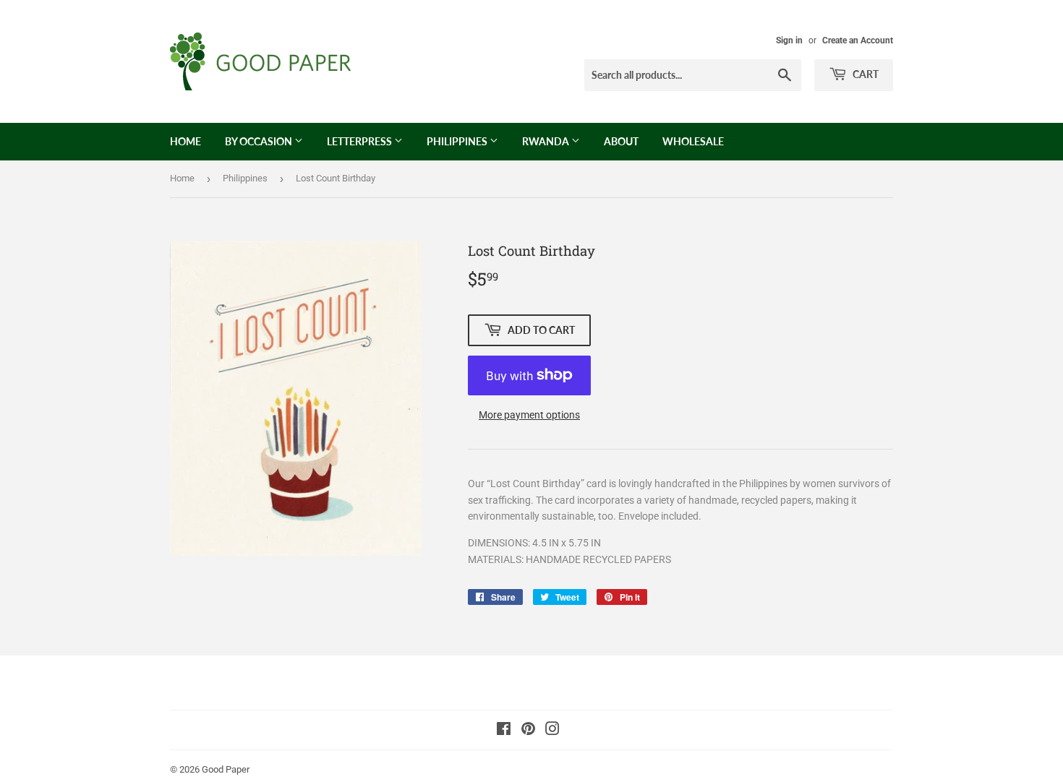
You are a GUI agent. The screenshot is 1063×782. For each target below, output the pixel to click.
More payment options (529, 415)
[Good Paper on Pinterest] (528, 730)
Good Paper (225, 769)
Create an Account (857, 40)
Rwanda (546, 141)
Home (185, 141)
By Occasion (259, 141)
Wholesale (693, 141)
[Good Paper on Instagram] (552, 730)
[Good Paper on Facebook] (503, 730)
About (621, 141)
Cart (864, 74)
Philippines (458, 141)
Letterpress (360, 141)
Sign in (789, 40)
